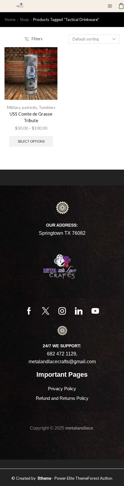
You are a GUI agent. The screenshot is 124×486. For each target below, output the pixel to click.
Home (10, 19)
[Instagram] (62, 311)
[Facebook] (29, 311)
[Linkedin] (78, 311)
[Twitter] (45, 311)
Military (13, 107)
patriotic (29, 107)
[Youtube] (95, 311)
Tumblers (47, 107)
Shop (24, 19)
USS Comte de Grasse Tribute (31, 117)
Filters (37, 38)
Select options (31, 141)
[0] (118, 6)
